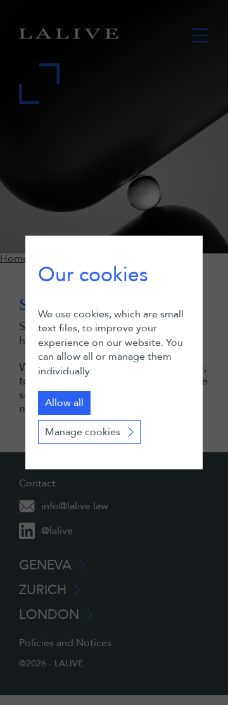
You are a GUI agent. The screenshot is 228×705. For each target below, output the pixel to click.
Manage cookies (82, 432)
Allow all (64, 403)
